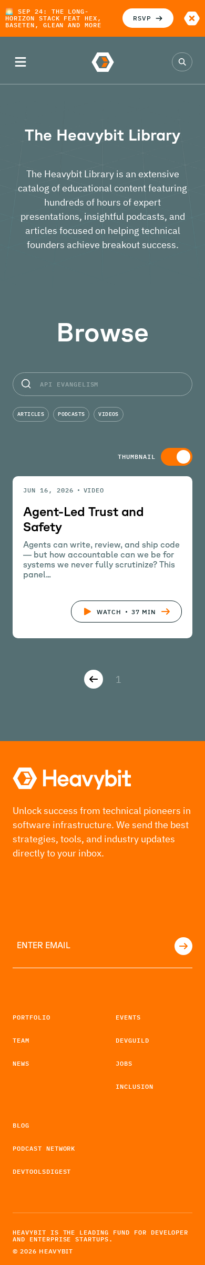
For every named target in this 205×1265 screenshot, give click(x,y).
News (21, 1063)
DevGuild (132, 1040)
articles (30, 414)
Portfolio (31, 1017)
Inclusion (134, 1086)
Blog (21, 1125)
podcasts (71, 414)
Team (21, 1040)
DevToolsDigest (42, 1171)
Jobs (124, 1063)
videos (108, 414)
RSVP (142, 18)
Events (128, 1017)
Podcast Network (44, 1148)
